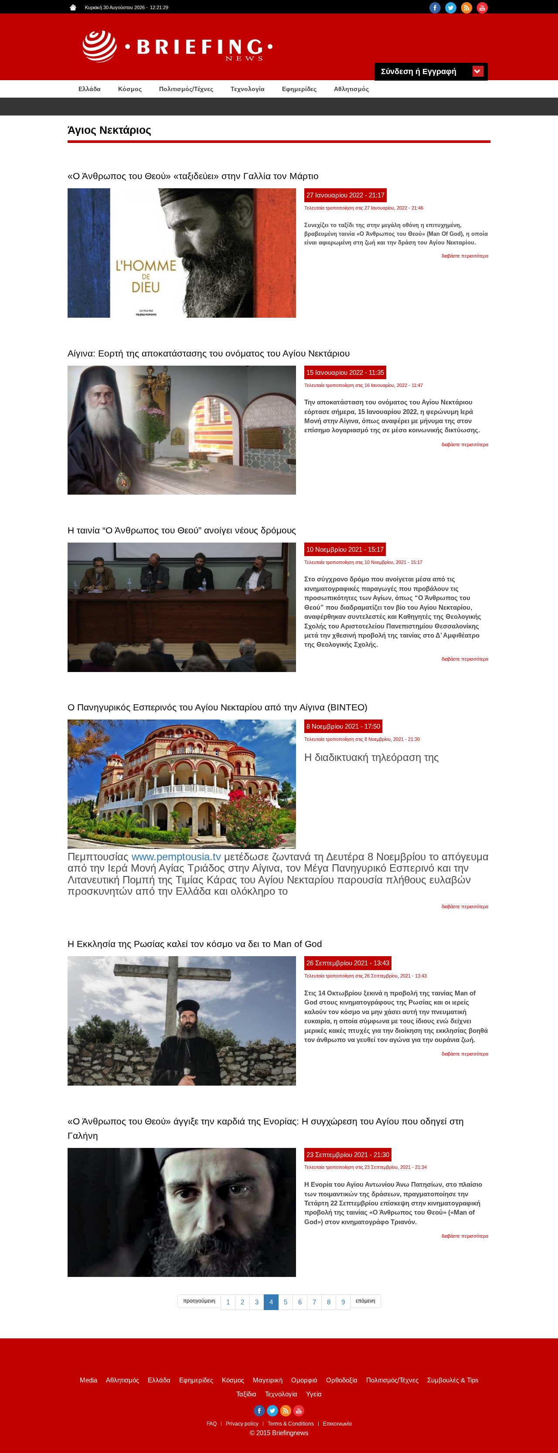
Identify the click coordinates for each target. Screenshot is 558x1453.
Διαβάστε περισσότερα (465, 255)
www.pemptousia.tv (176, 856)
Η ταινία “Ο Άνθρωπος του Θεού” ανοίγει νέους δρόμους (182, 530)
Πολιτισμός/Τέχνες (186, 88)
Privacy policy (242, 1424)
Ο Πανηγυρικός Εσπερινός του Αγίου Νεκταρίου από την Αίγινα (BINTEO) (217, 707)
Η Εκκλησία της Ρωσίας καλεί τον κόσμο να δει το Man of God (195, 944)
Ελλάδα (89, 88)
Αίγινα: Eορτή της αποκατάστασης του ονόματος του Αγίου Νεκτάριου (209, 353)
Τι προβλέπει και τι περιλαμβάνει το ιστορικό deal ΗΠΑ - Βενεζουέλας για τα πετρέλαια (205, 107)
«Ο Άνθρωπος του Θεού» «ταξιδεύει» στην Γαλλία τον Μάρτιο (193, 176)
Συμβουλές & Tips (453, 1380)
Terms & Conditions (291, 1424)
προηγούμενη (199, 1301)
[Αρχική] (178, 47)
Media (88, 1380)
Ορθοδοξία (341, 1380)
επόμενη (365, 1301)
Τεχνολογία (248, 88)
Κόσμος (130, 88)
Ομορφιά (304, 1380)
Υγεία (314, 1394)
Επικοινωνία (337, 1424)
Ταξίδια (246, 1394)
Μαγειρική (267, 1380)
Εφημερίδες (299, 88)
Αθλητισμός (351, 88)
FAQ (212, 1424)
